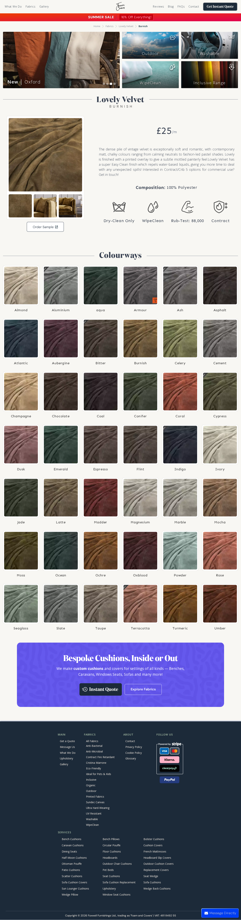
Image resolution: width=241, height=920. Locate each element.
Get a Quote (67, 741)
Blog (171, 6)
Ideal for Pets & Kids (98, 774)
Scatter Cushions (72, 876)
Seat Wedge (150, 876)
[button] (30, 7)
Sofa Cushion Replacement (119, 882)
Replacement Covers (156, 870)
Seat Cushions (111, 876)
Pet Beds (108, 870)
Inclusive (91, 779)
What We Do (13, 6)
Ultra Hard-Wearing (97, 808)
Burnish (143, 26)
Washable (210, 53)
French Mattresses (154, 851)
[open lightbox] (45, 154)
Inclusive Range (210, 82)
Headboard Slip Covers (157, 857)
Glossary (130, 758)
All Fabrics (92, 741)
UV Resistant (93, 813)
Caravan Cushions (73, 845)
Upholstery (66, 758)
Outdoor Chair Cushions (117, 864)
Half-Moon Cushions (74, 857)
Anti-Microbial (94, 751)
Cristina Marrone (96, 762)
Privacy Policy (133, 747)
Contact (193, 6)
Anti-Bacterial (94, 746)
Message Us (67, 747)
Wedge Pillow (70, 894)
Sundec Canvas (95, 802)
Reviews (158, 6)
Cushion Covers (152, 845)
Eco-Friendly (93, 768)
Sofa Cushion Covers (74, 882)
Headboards (110, 857)
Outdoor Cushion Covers (158, 864)
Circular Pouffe (111, 845)
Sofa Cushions (152, 882)
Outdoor (150, 53)
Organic (90, 785)
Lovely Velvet (126, 26)
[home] (120, 6)
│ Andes (23, 82)
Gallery (44, 6)
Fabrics (110, 26)
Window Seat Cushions (116, 894)
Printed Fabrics (95, 796)
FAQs (181, 6)
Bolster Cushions (153, 839)
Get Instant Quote (220, 6)
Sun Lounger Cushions (75, 888)
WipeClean (150, 82)
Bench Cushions (71, 839)
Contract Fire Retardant (100, 757)
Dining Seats (69, 851)
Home (97, 26)
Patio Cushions (71, 870)
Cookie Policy (133, 753)
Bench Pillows (111, 839)
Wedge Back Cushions (157, 888)
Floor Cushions (112, 851)
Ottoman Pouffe (72, 864)
